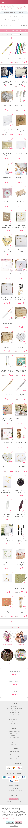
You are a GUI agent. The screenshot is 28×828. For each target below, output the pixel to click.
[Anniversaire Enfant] (20, 655)
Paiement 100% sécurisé (14, 717)
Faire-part (14, 735)
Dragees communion (14, 754)
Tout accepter (10, 822)
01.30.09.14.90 (14, 789)
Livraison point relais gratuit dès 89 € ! (14, 13)
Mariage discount (14, 742)
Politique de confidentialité (14, 710)
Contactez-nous (14, 723)
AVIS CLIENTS (14, 795)
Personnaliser (14, 825)
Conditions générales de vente (14, 708)
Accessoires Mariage (12, 16)
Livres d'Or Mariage (16, 30)
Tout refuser (19, 822)
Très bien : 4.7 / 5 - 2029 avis (14, 801)
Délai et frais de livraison (14, 715)
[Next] (16, 38)
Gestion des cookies (14, 713)
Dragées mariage (14, 758)
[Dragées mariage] (7, 636)
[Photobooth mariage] (20, 636)
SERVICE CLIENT (14, 786)
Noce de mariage (14, 737)
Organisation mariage (14, 731)
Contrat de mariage (14, 733)
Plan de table (14, 740)
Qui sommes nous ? (14, 706)
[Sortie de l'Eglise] (7, 655)
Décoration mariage (14, 756)
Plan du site (14, 721)
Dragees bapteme (14, 752)
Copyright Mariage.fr (14, 719)
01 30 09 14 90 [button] (22, 2)
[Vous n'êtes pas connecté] (18, 8)
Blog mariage (14, 744)
